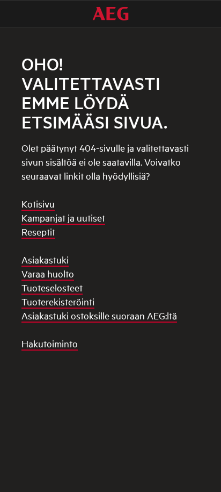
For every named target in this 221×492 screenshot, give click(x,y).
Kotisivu (38, 203)
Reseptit (38, 231)
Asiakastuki (45, 259)
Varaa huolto (47, 273)
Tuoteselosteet (52, 287)
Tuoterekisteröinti (57, 301)
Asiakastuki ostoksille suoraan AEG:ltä (99, 315)
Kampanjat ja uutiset (63, 217)
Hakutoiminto (49, 343)
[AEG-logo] (110, 13)
